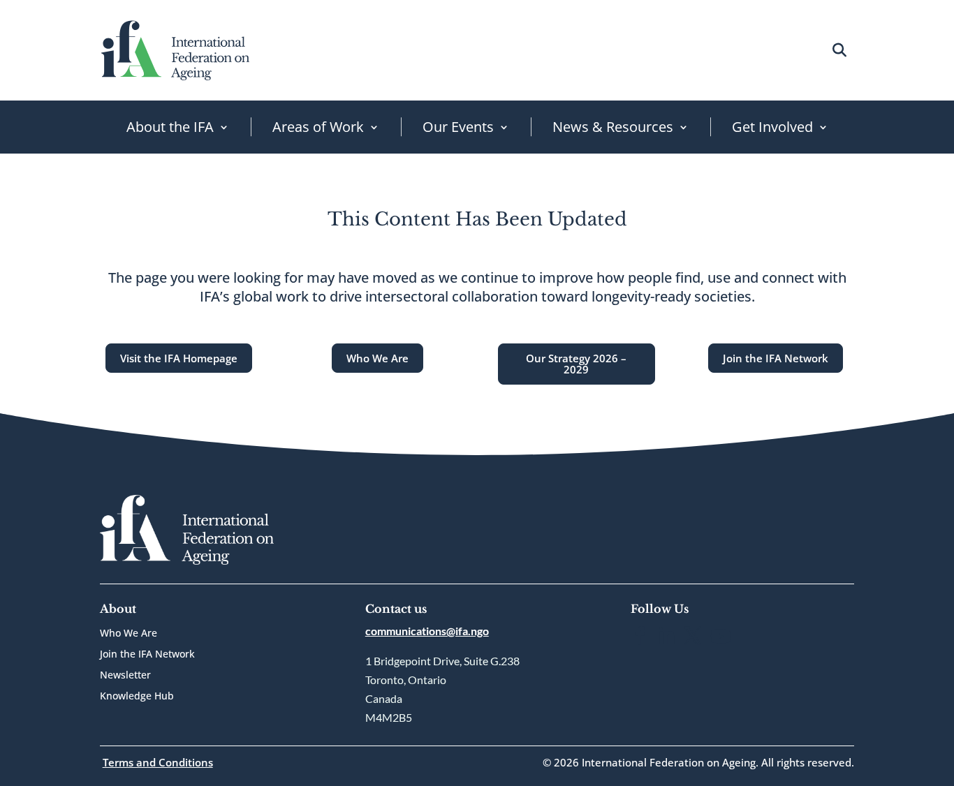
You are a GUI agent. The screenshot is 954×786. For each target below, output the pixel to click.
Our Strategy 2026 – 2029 (576, 364)
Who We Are (377, 358)
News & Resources (612, 126)
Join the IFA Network (775, 358)
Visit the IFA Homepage (178, 358)
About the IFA (170, 126)
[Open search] (839, 50)
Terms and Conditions (158, 762)
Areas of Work (318, 126)
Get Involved (772, 126)
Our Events (458, 126)
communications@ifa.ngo (427, 630)
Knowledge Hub (137, 696)
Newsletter (125, 675)
